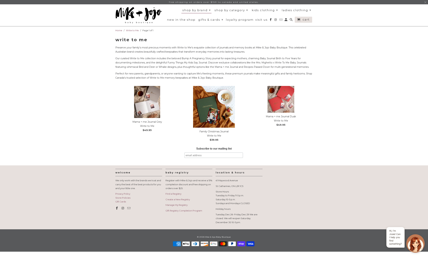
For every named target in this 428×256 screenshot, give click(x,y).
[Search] (291, 20)
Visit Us (261, 19)
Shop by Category (231, 10)
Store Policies (122, 197)
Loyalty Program (240, 19)
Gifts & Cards (210, 20)
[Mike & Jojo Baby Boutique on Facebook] (117, 208)
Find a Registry (173, 193)
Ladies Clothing (296, 10)
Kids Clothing (265, 10)
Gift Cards (120, 201)
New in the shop (181, 19)
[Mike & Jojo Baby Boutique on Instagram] (123, 208)
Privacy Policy (122, 193)
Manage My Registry (177, 205)
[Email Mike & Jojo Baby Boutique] (129, 208)
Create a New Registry (178, 199)
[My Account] (286, 20)
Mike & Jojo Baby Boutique (218, 237)
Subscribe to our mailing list (214, 148)
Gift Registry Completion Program (184, 210)
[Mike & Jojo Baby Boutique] (138, 15)
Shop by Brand (196, 10)
